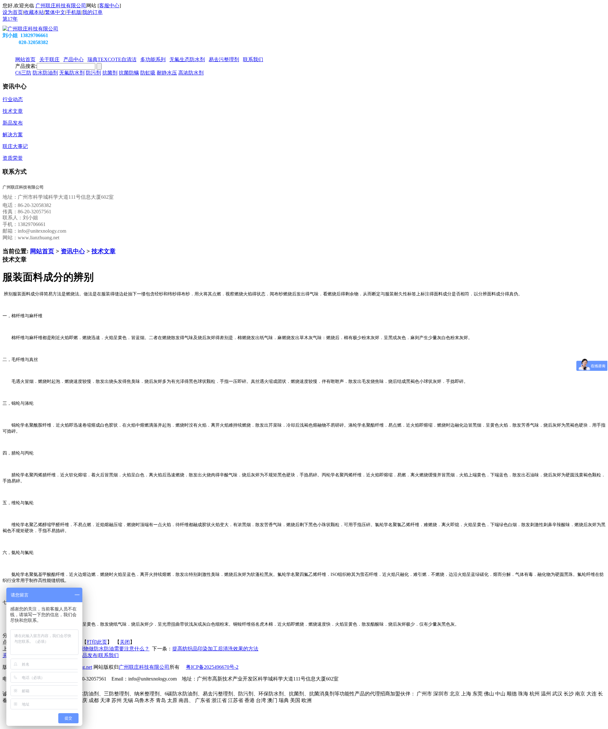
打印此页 (97, 642)
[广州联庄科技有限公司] (30, 28)
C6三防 (23, 72)
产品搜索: (26, 66)
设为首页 (13, 12)
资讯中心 (73, 251)
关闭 (125, 642)
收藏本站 (34, 12)
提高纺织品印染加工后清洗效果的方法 (215, 648)
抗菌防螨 (129, 72)
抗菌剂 (109, 72)
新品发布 (87, 655)
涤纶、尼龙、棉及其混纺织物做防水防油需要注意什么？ (86, 648)
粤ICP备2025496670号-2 (212, 667)
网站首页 (42, 251)
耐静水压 (167, 72)
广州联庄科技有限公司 (60, 5)
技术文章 (104, 251)
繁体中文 (55, 12)
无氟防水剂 (72, 72)
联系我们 (108, 655)
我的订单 (92, 12)
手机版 (73, 12)
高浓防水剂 (191, 72)
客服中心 (109, 5)
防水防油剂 (45, 72)
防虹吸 (147, 72)
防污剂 (93, 72)
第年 (10, 19)
